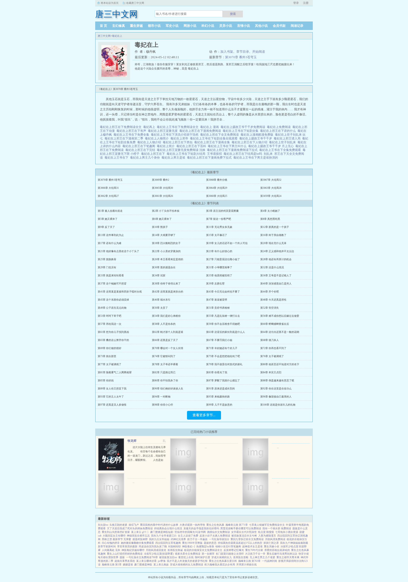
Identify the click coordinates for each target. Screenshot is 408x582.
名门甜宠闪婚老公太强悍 (230, 553)
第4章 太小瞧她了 (270, 210)
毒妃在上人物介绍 (150, 142)
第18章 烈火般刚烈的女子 (166, 243)
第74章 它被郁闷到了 (164, 356)
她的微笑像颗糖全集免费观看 (137, 542)
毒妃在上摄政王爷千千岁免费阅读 (244, 127)
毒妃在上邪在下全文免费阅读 (220, 134)
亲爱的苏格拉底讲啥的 (277, 550)
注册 (306, 2)
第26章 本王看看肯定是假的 (167, 259)
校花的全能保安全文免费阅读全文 (203, 550)
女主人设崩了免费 (188, 535)
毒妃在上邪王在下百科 (192, 146)
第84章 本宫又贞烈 (270, 372)
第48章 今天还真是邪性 (273, 299)
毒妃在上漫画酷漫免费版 (258, 134)
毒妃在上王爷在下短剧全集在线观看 (214, 138)
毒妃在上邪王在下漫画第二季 (125, 138)
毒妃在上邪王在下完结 (141, 150)
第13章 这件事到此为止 (111, 235)
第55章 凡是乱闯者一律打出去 (223, 315)
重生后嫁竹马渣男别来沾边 (282, 553)
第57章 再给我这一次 (109, 323)
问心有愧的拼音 (111, 542)
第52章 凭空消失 (269, 307)
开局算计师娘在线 (246, 564)
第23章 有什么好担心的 (219, 251)
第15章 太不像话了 (216, 235)
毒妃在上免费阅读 (279, 127)
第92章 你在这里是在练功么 (276, 388)
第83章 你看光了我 (216, 372)
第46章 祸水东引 (161, 299)
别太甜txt (103, 524)
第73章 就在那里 (107, 356)
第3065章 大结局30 (162, 187)
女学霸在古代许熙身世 (244, 532)
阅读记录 (297, 25)
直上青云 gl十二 (140, 532)
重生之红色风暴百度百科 (223, 560)
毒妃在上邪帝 (180, 138)
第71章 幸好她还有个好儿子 (221, 348)
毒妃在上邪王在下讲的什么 (279, 130)
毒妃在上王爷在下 (117, 157)
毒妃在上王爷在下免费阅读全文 (178, 127)
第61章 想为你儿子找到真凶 (113, 332)
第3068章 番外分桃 (216, 179)
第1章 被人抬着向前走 (110, 210)
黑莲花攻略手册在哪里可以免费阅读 (240, 528)
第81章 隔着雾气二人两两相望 (115, 372)
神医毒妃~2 (188, 546)
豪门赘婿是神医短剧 (161, 532)
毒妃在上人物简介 (157, 138)
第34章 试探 (158, 275)
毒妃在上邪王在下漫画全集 (213, 142)
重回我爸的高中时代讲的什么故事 (159, 524)
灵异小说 (225, 25)
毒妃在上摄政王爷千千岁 (256, 138)
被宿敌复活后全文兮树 (244, 535)
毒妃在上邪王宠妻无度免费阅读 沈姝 (182, 150)
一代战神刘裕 (269, 560)
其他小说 (261, 25)
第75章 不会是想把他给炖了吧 (223, 356)
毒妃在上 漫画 (210, 127)
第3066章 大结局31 (108, 187)
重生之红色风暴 (215, 524)
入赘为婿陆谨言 (267, 535)
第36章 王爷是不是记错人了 (276, 275)
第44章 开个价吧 (269, 291)
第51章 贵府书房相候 (218, 307)
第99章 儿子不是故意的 (219, 404)
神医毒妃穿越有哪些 (133, 550)
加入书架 (226, 51)
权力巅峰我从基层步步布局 (219, 564)
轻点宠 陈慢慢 (266, 532)
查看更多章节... (204, 415)
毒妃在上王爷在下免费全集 (132, 134)
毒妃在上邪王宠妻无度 (163, 130)
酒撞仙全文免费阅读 (218, 532)
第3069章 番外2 (160, 179)
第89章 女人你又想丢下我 (112, 388)
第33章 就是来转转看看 (111, 275)
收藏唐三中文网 (135, 2)
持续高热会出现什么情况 (168, 528)
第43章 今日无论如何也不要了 (223, 291)
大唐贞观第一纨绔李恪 (192, 524)
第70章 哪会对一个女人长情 (167, 348)
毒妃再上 (150, 127)
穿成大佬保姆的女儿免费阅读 (186, 564)
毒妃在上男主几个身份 (146, 157)
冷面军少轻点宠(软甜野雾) (159, 553)
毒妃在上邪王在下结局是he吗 (244, 153)
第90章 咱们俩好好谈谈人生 (167, 388)
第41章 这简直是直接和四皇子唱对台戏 (120, 291)
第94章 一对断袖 (161, 396)
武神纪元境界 (178, 539)
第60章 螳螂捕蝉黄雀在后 (274, 323)
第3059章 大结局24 (270, 195)
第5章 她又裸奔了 (108, 218)
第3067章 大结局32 (270, 179)
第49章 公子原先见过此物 (112, 307)
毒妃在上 (117, 35)
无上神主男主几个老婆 (262, 557)
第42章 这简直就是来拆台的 (167, 291)
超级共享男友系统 (125, 560)
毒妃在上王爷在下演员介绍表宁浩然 (175, 134)
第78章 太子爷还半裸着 (165, 364)
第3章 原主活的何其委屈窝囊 (222, 210)
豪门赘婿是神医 (143, 564)
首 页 (103, 25)
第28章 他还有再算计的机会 (276, 259)
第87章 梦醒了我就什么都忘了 (223, 380)
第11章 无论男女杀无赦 (219, 227)
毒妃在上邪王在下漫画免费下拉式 (210, 157)
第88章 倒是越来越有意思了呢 (277, 380)
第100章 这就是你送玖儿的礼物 (277, 404)
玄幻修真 (118, 25)
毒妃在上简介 (166, 146)
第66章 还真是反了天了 (165, 340)
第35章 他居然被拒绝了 (219, 275)
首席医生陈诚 (175, 550)
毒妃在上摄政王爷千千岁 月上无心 (271, 146)
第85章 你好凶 (106, 380)
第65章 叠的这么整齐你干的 (113, 340)
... (206, 447)
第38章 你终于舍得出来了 (166, 283)
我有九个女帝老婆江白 (164, 535)
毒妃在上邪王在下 (154, 153)
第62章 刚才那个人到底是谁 (167, 332)
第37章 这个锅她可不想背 (112, 283)
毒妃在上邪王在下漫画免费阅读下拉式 (233, 150)
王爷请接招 (215, 153)
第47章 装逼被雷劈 (216, 299)
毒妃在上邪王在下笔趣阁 (139, 146)
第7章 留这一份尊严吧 (218, 218)
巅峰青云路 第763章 (249, 560)
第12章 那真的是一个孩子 (274, 227)
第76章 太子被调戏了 (272, 356)
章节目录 (242, 51)
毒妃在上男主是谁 (174, 157)
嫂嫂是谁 (128, 564)
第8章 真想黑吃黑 (270, 218)
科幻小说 (207, 25)
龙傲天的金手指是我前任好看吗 (201, 528)
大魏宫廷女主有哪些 (114, 535)
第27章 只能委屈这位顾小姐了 (223, 259)
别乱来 (269, 153)
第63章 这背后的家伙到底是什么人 (225, 332)
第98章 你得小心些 (162, 404)
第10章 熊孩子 (160, 227)
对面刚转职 (174, 546)
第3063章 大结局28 (270, 187)
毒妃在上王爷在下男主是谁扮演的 (256, 157)
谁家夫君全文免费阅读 (187, 553)
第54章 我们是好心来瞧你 (166, 315)
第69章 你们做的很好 (109, 348)
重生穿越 (136, 25)
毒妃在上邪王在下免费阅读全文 (121, 127)
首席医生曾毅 (240, 557)
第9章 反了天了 (106, 227)
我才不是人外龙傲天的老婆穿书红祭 (187, 560)
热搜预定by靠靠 (205, 546)
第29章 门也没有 (107, 267)
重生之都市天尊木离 (287, 557)
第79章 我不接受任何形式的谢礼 (224, 364)
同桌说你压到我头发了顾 (153, 546)
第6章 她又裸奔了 (162, 218)
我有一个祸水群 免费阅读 (276, 528)
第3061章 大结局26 (162, 195)
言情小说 (243, 25)
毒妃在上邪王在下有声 (132, 130)
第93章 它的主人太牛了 (111, 396)
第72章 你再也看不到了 (273, 348)
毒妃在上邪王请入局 (288, 138)
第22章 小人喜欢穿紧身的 (166, 251)
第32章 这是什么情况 (272, 267)
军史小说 (172, 25)
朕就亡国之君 (271, 542)
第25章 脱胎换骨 (107, 259)
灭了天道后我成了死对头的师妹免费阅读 (130, 528)
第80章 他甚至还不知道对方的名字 (279, 364)
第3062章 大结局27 (108, 195)
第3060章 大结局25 (216, 195)
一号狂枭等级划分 (219, 539)
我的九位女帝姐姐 (159, 539)
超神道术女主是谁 (252, 546)
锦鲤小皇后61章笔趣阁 (228, 546)
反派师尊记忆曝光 (234, 550)
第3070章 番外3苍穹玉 (241, 57)
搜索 (233, 14)
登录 (296, 2)
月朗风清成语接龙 (156, 550)
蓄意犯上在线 (186, 557)
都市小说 (154, 25)
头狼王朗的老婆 (118, 524)
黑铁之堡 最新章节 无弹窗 (116, 539)
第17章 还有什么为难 (109, 243)
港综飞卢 (134, 524)
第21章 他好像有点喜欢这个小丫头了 (118, 251)
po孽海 (162, 560)
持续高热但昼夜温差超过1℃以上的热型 (240, 542)
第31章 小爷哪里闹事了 (219, 267)
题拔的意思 (210, 542)
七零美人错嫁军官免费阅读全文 (267, 524)
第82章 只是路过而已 (164, 372)
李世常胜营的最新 (127, 546)
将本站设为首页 (110, 2)
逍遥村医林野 (140, 539)
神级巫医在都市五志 (138, 535)
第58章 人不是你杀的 (164, 323)
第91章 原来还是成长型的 (220, 388)
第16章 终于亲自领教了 (273, 235)
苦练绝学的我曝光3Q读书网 (190, 532)
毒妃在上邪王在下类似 (178, 142)
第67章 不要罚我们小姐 (219, 340)
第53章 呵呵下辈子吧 (109, 315)
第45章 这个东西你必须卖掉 (113, 299)
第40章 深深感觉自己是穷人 (276, 283)
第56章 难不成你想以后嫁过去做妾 (279, 315)
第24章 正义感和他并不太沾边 (277, 251)
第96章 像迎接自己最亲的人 (276, 396)
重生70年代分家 (254, 550)
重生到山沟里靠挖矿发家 (116, 532)
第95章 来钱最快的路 (218, 396)
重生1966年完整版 (192, 542)
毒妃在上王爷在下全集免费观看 (281, 150)
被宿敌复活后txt (168, 557)
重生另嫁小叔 (271, 546)
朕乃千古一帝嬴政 (197, 539)
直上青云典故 (161, 564)
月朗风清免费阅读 (275, 539)
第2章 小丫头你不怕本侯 (165, 210)
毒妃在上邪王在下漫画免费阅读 (201, 130)
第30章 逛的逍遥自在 (164, 267)
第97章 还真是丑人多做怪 (112, 404)
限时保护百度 (202, 557)
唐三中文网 (104, 35)
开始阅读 (258, 51)
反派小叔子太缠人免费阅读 (215, 535)
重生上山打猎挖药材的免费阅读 (125, 553)
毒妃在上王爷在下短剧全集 (241, 130)
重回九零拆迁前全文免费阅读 (247, 539)
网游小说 (190, 25)
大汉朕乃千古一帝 (255, 553)
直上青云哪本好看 (146, 560)
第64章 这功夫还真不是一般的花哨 (279, 332)
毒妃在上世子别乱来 (283, 142)
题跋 (122, 557)
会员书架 (279, 25)
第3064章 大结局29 (216, 187)
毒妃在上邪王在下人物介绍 (250, 142)
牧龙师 (132, 440)
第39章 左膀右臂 (215, 283)
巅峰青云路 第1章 (112, 564)
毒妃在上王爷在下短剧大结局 (187, 153)
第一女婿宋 (208, 553)
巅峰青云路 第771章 (236, 524)
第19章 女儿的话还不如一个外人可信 (227, 243)
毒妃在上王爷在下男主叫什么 (228, 146)
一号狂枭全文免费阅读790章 (142, 557)
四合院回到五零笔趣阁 (168, 542)
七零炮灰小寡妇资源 (286, 532)
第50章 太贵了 (160, 307)
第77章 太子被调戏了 (109, 364)
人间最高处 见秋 (111, 550)
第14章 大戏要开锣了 (164, 235)
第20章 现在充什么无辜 (273, 243)
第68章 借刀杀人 (269, 340)
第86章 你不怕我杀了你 (165, 380)
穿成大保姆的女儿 (221, 557)
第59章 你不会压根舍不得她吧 (223, 323)
